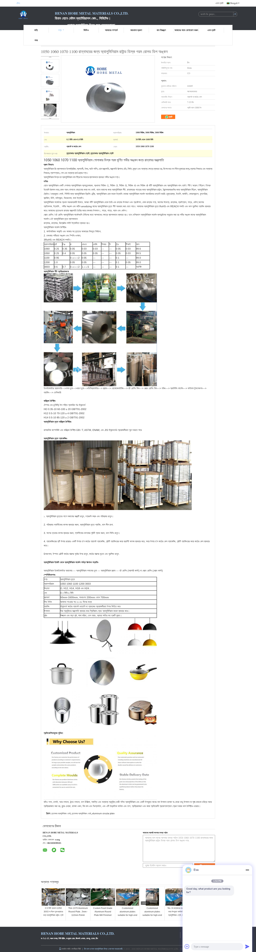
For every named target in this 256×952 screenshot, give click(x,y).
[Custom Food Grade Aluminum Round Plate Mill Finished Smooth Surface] (103, 897)
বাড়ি (36, 30)
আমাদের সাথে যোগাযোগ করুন (186, 30)
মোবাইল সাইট (65, 948)
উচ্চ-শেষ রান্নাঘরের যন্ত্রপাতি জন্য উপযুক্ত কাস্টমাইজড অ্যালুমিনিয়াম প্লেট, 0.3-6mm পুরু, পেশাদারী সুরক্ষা (177, 913)
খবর (36, 40)
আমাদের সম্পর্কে (111, 30)
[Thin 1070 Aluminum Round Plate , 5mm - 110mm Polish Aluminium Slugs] (78, 897)
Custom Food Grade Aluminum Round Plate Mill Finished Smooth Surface (102, 913)
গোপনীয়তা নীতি (76, 948)
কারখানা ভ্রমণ (136, 30)
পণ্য (59, 30)
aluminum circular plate (103, 813)
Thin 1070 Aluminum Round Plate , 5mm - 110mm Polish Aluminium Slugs (78, 913)
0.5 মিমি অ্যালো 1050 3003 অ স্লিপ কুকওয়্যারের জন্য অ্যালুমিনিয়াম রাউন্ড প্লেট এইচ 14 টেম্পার (53, 913)
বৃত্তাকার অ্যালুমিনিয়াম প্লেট (61, 813)
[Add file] (187, 946)
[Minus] (247, 870)
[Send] (247, 946)
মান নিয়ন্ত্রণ (161, 30)
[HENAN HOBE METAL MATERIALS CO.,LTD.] (36, 15)
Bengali (234, 3)
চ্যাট (170, 116)
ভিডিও (86, 30)
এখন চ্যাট (219, 3)
